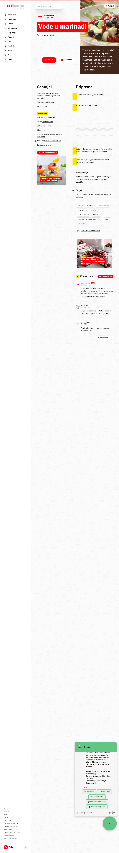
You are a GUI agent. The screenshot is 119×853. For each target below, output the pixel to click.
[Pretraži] (60, 6)
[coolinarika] (15, 6)
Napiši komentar (104, 276)
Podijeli (111, 6)
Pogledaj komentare (102, 337)
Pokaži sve (81, 223)
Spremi (50, 60)
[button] (15, 37)
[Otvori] (26, 847)
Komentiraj (67, 60)
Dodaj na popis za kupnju (49, 152)
